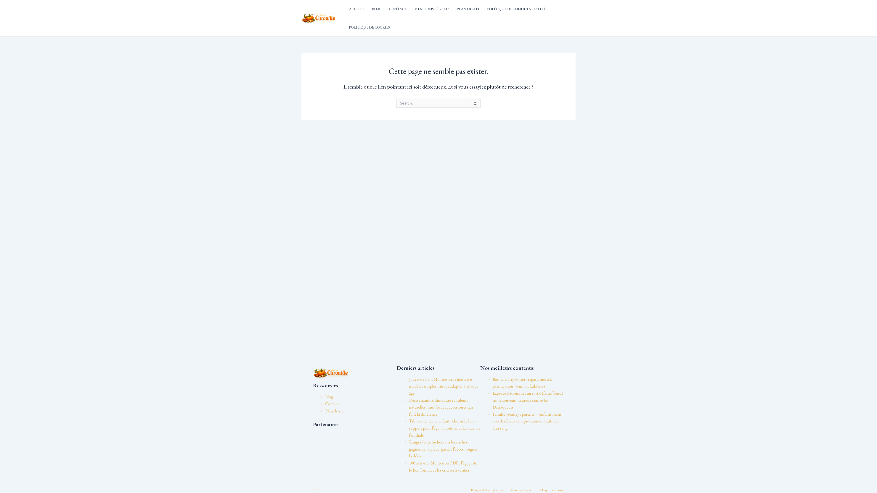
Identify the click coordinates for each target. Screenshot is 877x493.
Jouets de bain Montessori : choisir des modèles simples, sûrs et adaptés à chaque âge (443, 386)
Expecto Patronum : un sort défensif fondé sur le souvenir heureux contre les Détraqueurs (528, 400)
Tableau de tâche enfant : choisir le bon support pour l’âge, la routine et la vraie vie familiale (444, 428)
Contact (398, 9)
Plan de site (468, 9)
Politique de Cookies (369, 27)
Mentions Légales (431, 9)
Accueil (357, 9)
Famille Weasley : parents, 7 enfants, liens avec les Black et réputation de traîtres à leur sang (527, 421)
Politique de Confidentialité (516, 9)
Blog (377, 9)
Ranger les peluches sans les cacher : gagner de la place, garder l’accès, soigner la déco (443, 449)
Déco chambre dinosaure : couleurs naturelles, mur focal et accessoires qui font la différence (441, 407)
